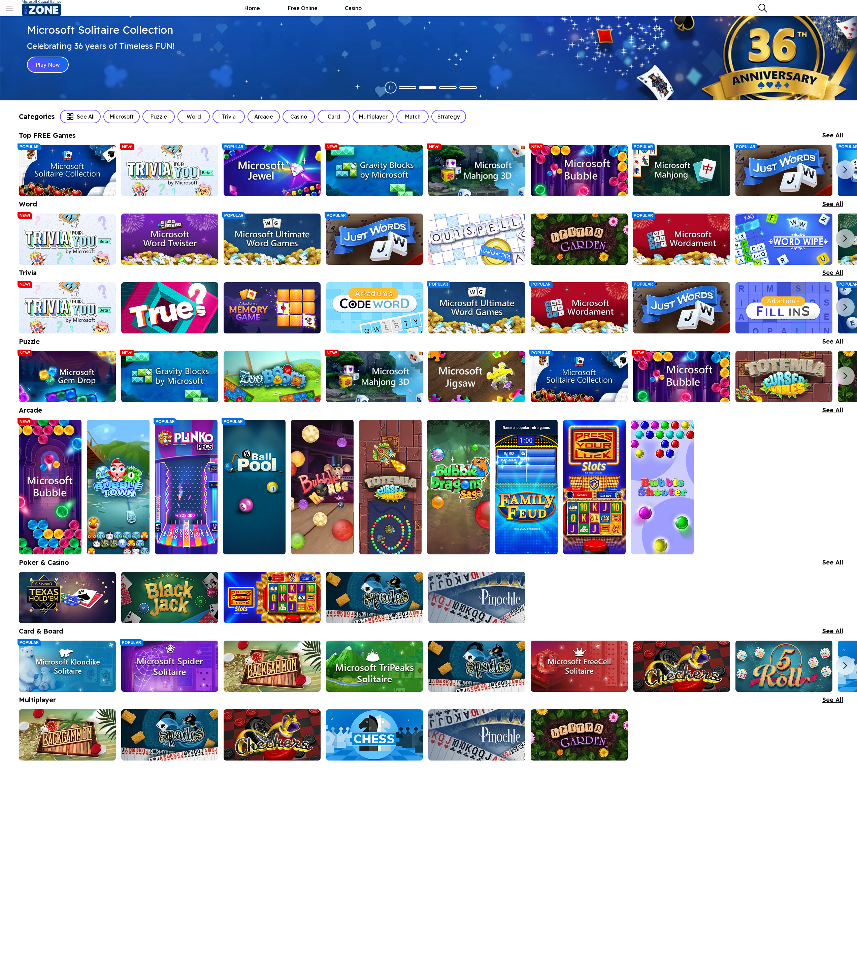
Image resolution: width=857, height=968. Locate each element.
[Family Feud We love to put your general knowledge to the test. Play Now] (526, 487)
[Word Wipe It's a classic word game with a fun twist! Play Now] (783, 239)
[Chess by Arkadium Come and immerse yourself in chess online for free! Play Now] (374, 735)
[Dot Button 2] (427, 87)
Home (252, 8)
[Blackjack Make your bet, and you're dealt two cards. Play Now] (169, 597)
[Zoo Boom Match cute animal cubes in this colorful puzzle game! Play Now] (272, 376)
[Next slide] (845, 169)
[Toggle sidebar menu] (9, 8)
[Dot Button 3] (448, 87)
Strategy (448, 116)
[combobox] (762, 8)
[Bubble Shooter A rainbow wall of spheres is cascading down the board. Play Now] (662, 487)
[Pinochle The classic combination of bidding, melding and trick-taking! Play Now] (476, 597)
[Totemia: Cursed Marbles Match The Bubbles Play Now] (783, 376)
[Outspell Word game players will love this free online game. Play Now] (476, 239)
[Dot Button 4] (468, 87)
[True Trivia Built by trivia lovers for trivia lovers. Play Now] (169, 307)
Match (413, 116)
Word (194, 116)
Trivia (229, 116)
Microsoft (121, 116)
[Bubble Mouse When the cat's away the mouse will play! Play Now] (322, 487)
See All (86, 116)
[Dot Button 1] (407, 87)
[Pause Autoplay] (390, 87)
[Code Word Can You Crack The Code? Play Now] (374, 307)
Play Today (50, 64)
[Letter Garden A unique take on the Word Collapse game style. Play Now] (579, 239)
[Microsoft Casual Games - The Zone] (47, 8)
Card (334, 116)
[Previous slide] (28, 169)
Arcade (263, 116)
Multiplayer (373, 116)
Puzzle (158, 116)
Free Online (303, 8)
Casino (353, 8)
